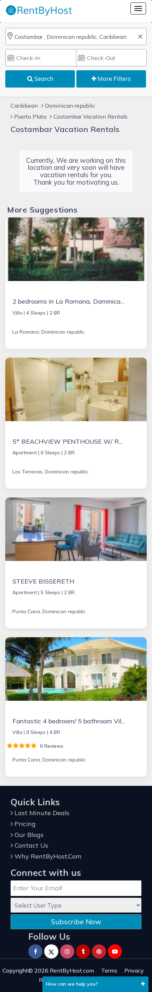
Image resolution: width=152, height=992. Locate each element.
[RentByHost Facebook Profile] (35, 951)
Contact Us (30, 845)
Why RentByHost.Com (47, 856)
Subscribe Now (76, 921)
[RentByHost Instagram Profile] (67, 951)
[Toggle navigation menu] (138, 8)
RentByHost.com (72, 970)
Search (43, 78)
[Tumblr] (83, 951)
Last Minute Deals (41, 813)
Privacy (134, 970)
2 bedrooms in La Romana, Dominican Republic (81, 301)
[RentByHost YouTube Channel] (115, 951)
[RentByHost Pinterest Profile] (99, 951)
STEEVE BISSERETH (43, 581)
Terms (109, 970)
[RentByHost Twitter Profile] (51, 951)
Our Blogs (28, 835)
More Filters (113, 78)
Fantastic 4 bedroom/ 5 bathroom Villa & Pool (79, 721)
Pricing (24, 824)
